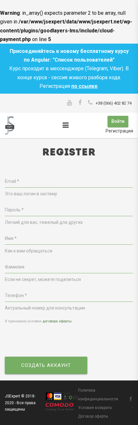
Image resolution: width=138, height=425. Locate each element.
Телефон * (16, 295)
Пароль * (14, 209)
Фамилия (14, 266)
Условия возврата (95, 407)
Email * (12, 181)
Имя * (11, 238)
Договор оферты (93, 416)
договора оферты (57, 321)
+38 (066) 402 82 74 (114, 103)
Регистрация (119, 130)
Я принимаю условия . (39, 321)
